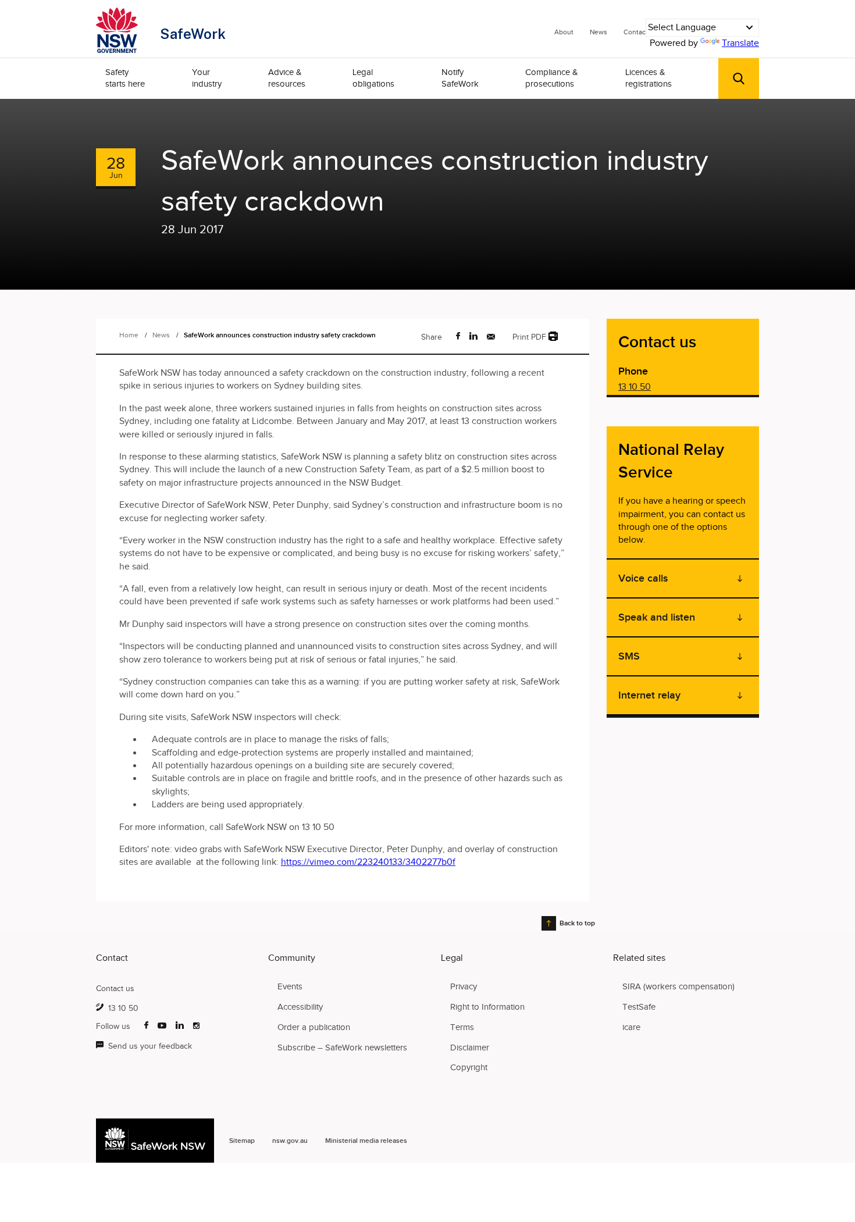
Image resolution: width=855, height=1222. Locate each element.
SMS (629, 656)
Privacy (463, 986)
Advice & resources (286, 77)
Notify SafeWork (460, 77)
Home (128, 335)
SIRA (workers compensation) (678, 986)
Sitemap (242, 1141)
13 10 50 (634, 387)
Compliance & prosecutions (551, 77)
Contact (636, 32)
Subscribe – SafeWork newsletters (342, 1047)
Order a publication (313, 1027)
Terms (462, 1027)
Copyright (468, 1067)
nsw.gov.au (290, 1141)
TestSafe (639, 1006)
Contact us (115, 988)
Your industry (207, 77)
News (598, 32)
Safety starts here (125, 77)
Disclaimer (469, 1047)
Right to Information (487, 1006)
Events (289, 986)
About (563, 32)
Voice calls (643, 578)
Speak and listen (656, 617)
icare (631, 1027)
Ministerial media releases (366, 1141)
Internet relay (649, 695)
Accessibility (300, 1006)
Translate (740, 43)
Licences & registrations (648, 77)
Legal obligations (373, 77)
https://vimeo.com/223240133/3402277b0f (368, 862)
